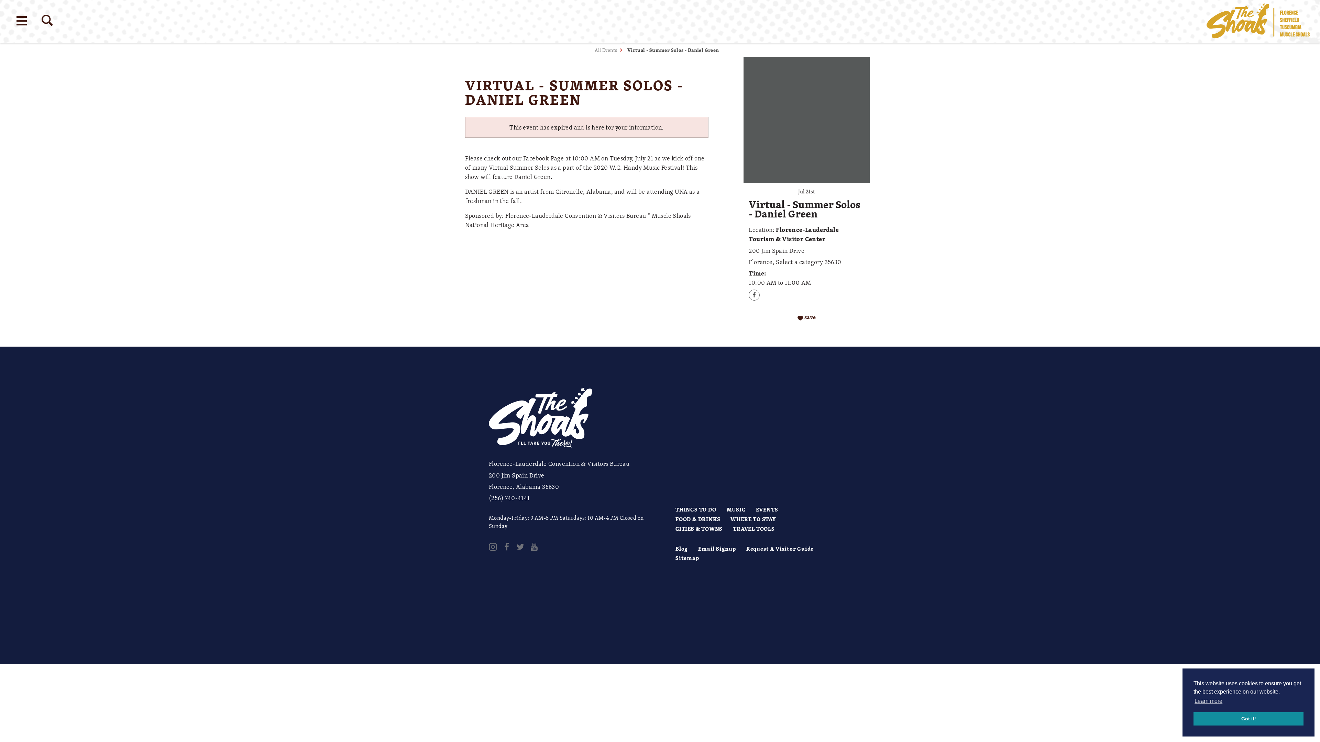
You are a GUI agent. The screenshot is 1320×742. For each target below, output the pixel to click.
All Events (606, 50)
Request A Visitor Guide (780, 548)
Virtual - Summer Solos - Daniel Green (673, 50)
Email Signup (717, 548)
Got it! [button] (1248, 718)
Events (767, 509)
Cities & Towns (699, 528)
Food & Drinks (697, 519)
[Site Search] (47, 20)
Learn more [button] (1208, 701)
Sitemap (687, 557)
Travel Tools (754, 528)
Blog (681, 548)
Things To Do (695, 509)
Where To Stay (753, 519)
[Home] (1258, 21)
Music (736, 509)
